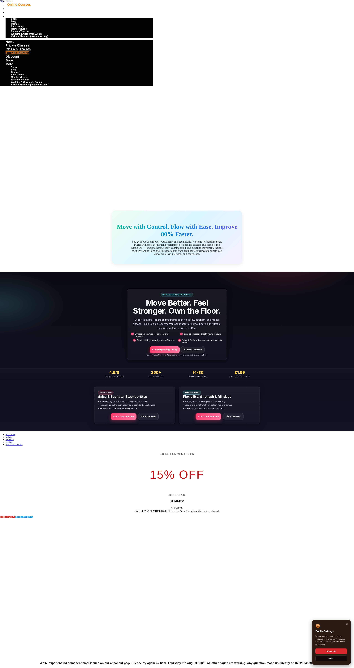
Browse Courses (193, 349)
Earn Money (17, 26)
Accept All (331, 651)
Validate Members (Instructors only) (29, 36)
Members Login (19, 29)
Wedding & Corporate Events (26, 34)
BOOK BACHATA (24, 517)
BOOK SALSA (7, 517)
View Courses (148, 416)
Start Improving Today (164, 349)
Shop (14, 19)
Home (10, 41)
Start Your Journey (123, 416)
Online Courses (19, 4)
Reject (331, 658)
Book (11, 12)
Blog (13, 21)
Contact (15, 24)
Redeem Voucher (20, 31)
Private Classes (17, 45)
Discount (14, 8)
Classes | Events (18, 49)
